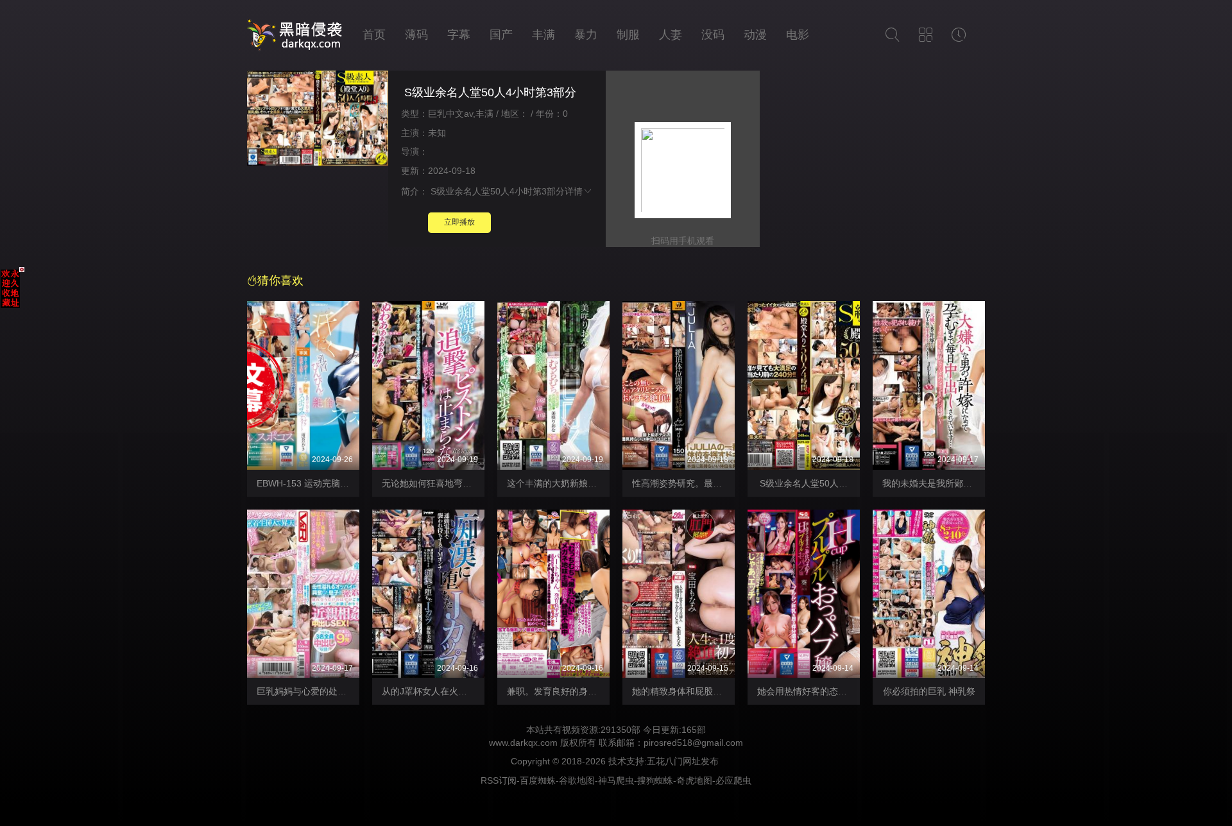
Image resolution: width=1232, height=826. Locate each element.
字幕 (458, 34)
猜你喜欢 (280, 280)
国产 (501, 34)
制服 (628, 34)
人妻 (670, 34)
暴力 (585, 34)
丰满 (543, 34)
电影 (797, 34)
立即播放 (459, 222)
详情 (574, 191)
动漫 (755, 34)
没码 (712, 34)
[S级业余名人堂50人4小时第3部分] (317, 120)
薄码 (416, 34)
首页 (374, 34)
